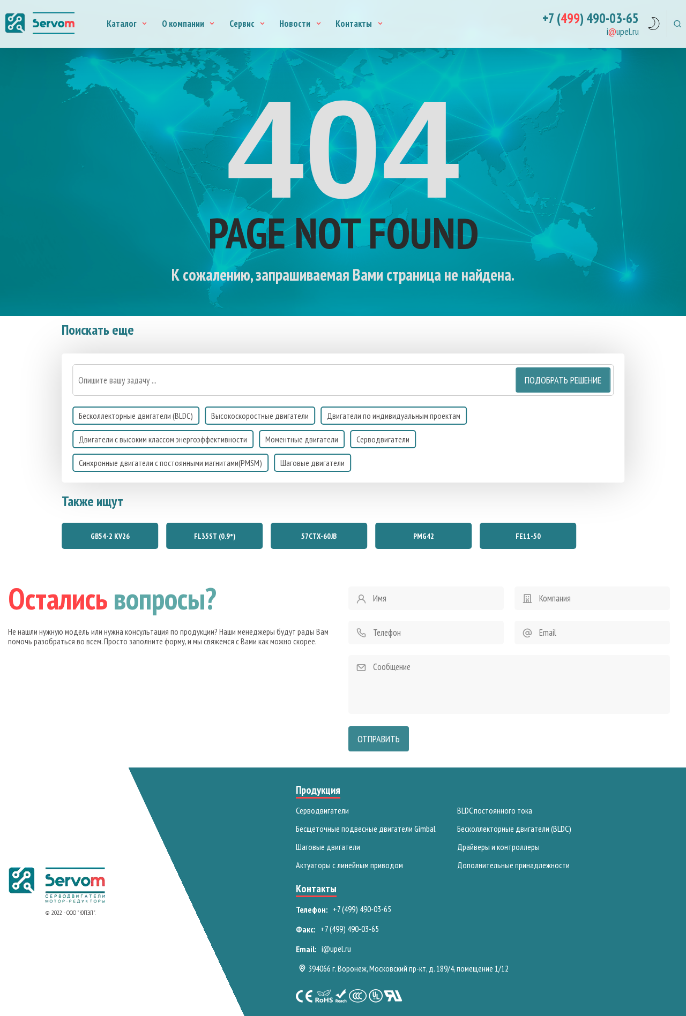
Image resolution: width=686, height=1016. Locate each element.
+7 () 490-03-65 (590, 18)
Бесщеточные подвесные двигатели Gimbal (366, 828)
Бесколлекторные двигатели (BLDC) (136, 415)
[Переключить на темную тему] (653, 25)
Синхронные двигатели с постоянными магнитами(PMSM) (170, 462)
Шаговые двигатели (312, 462)
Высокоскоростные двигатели (260, 415)
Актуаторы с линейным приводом (349, 865)
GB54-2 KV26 (110, 536)
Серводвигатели (382, 439)
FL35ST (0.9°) (214, 536)
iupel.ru (622, 31)
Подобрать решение (563, 380)
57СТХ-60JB (319, 536)
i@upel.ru (336, 948)
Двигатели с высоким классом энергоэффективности (163, 439)
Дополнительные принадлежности (513, 865)
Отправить (378, 739)
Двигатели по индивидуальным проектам (393, 415)
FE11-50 (528, 536)
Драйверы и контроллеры (498, 846)
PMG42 (423, 536)
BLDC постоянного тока (494, 810)
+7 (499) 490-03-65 (362, 909)
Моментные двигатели (301, 439)
